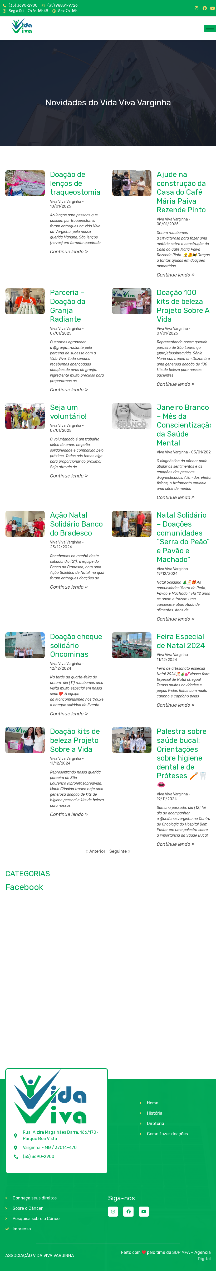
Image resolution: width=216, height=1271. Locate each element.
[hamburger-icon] (210, 28)
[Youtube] (212, 8)
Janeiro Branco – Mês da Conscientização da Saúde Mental (185, 425)
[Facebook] (204, 8)
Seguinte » (119, 851)
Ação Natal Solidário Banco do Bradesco (76, 524)
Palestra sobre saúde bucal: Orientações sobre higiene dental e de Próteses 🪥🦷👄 (182, 758)
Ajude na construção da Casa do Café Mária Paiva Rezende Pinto (181, 192)
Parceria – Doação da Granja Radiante (68, 305)
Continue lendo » (69, 252)
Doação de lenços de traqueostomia (75, 183)
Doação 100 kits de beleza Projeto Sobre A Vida (183, 305)
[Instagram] (196, 8)
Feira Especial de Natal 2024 (181, 641)
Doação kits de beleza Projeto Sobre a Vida (75, 740)
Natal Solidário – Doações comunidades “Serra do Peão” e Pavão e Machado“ (183, 537)
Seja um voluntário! (68, 412)
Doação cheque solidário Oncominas (76, 645)
